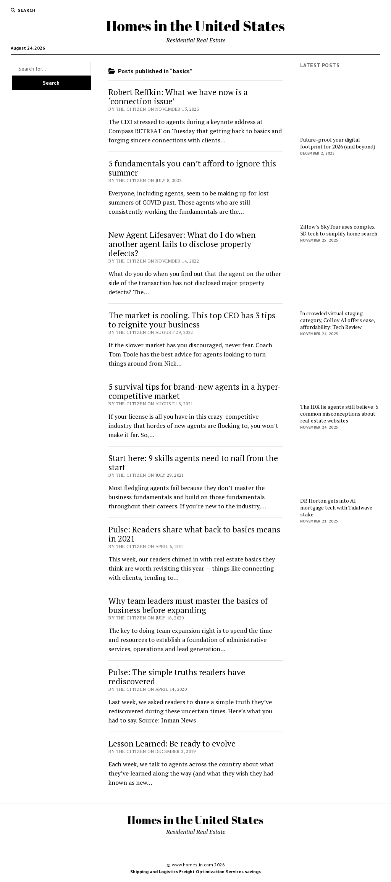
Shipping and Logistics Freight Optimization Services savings (195, 871)
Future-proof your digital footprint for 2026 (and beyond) (337, 143)
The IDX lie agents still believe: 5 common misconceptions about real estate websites (339, 413)
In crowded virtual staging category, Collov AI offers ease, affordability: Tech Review (337, 320)
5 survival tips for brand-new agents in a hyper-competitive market (194, 391)
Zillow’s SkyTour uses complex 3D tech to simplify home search (338, 230)
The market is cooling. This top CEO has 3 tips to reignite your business (191, 320)
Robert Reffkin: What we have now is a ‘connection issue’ (178, 96)
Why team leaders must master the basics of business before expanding (188, 605)
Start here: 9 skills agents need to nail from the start (193, 462)
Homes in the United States (195, 25)
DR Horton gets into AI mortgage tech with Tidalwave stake (336, 507)
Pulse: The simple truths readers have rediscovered (176, 677)
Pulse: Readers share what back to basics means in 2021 (194, 534)
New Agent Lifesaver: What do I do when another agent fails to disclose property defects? (182, 243)
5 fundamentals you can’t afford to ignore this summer (192, 168)
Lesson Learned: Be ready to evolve (172, 743)
